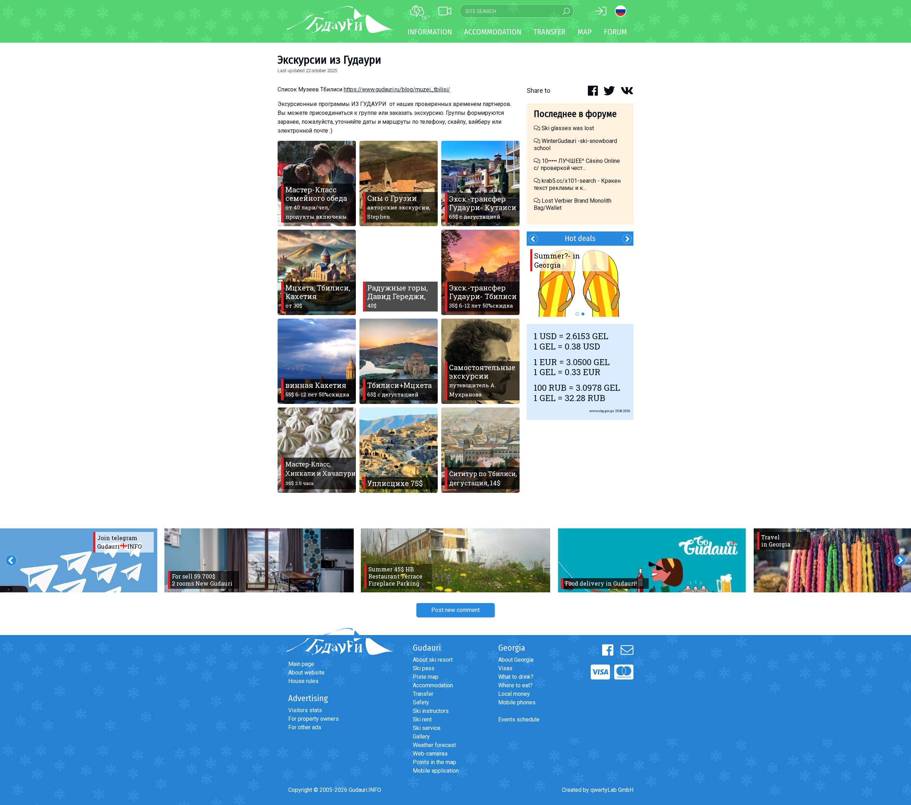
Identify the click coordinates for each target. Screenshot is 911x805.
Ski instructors (431, 711)
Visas (505, 668)
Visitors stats (305, 710)
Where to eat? (515, 685)
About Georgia (515, 659)
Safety (421, 702)
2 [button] (583, 314)
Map (585, 32)
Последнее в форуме (575, 113)
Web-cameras (430, 753)
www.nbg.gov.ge (601, 411)
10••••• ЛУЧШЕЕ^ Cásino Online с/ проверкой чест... (577, 164)
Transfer (423, 694)
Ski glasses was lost (567, 128)
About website (306, 672)
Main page (301, 664)
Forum (615, 32)
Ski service (427, 728)
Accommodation (433, 685)
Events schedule (518, 719)
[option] (580, 281)
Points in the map (434, 762)
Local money (514, 694)
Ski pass (424, 668)
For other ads (304, 727)
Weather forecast (434, 745)
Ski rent (422, 719)
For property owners (313, 718)
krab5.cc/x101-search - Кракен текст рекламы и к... (577, 184)
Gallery (421, 736)
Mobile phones (517, 702)
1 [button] (577, 314)
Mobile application (436, 770)
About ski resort (433, 659)
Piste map (425, 676)
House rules (303, 681)
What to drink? (515, 676)
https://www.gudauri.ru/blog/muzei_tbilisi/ (397, 89)
